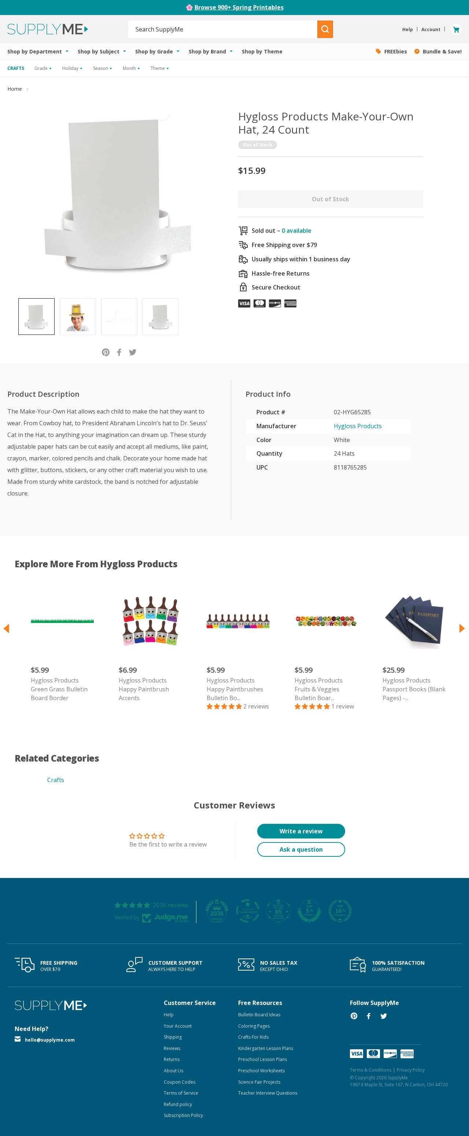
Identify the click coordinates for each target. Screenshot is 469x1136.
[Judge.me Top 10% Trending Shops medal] (340, 911)
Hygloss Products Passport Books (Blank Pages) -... (414, 689)
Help (169, 1015)
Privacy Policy (411, 1070)
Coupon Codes (179, 1082)
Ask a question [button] (301, 849)
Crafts (55, 780)
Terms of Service (181, 1093)
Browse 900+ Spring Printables (239, 7)
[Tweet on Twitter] (132, 352)
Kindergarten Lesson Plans (265, 1048)
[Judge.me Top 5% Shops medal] (309, 911)
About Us (173, 1071)
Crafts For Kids (253, 1037)
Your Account (178, 1026)
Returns (172, 1059)
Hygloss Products (358, 426)
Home (14, 88)
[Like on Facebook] (119, 352)
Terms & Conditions (370, 1070)
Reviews (172, 1048)
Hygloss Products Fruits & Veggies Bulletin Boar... (319, 689)
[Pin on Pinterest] (105, 352)
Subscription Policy (183, 1115)
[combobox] (223, 29)
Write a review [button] (301, 831)
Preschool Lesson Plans (262, 1059)
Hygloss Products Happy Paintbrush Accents (144, 689)
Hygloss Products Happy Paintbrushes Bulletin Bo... (235, 689)
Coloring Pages (254, 1026)
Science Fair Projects (259, 1082)
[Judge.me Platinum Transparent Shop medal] (247, 911)
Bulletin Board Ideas (259, 1015)
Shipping (173, 1037)
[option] (36, 316)
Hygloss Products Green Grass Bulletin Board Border (59, 689)
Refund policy (178, 1104)
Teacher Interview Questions (267, 1093)
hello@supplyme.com (50, 1040)
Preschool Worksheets (261, 1071)
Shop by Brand (208, 51)
